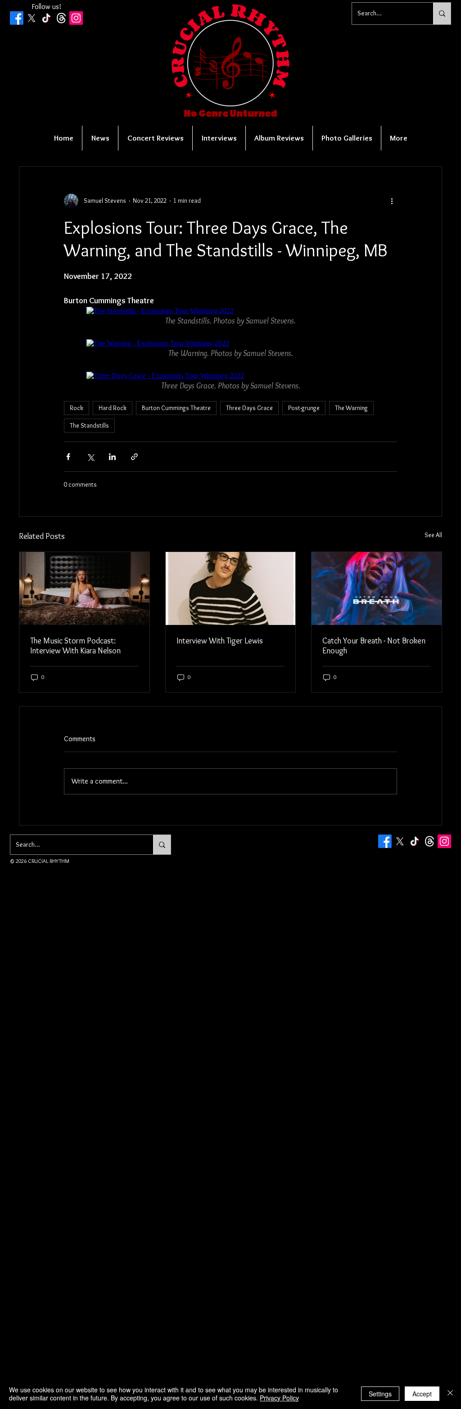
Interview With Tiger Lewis (219, 641)
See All (433, 535)
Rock (76, 408)
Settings (380, 1393)
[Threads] (61, 18)
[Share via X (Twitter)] (90, 456)
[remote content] (230, 311)
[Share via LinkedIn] (112, 456)
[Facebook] (16, 18)
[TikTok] (46, 18)
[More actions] (391, 201)
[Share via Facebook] (68, 456)
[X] (31, 18)
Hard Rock (113, 408)
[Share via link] (134, 456)
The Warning (351, 408)
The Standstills (89, 425)
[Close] (450, 1394)
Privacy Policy (279, 1397)
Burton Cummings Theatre (176, 408)
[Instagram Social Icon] (76, 18)
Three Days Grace (249, 408)
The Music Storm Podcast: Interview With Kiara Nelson (75, 646)
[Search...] (442, 13)
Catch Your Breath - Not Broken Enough (373, 646)
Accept (422, 1393)
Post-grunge (304, 408)
